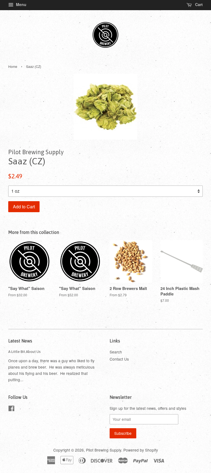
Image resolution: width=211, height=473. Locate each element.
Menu (20, 4)
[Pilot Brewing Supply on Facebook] (11, 409)
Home (12, 66)
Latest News (20, 340)
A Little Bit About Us (24, 351)
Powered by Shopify (140, 450)
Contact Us (119, 359)
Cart (198, 4)
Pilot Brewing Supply (103, 450)
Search (116, 352)
